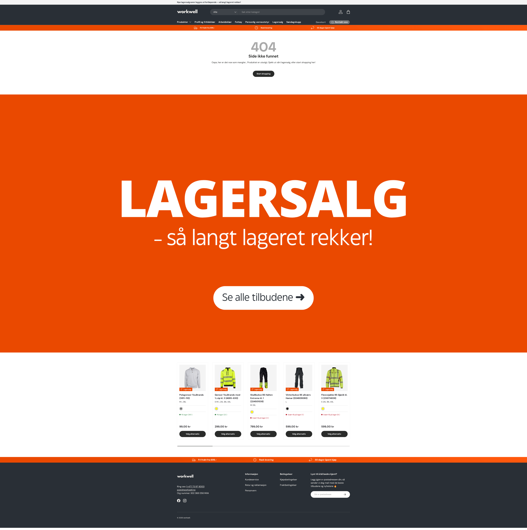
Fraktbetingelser (288, 485)
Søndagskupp (293, 22)
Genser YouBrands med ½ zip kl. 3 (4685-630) (227, 396)
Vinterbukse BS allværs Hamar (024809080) (298, 396)
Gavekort (321, 22)
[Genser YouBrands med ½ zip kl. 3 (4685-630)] (228, 378)
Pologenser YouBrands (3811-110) (191, 396)
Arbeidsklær (225, 22)
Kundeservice (252, 479)
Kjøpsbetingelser (288, 479)
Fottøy (238, 22)
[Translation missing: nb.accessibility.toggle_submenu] (190, 22)
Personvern (250, 490)
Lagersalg (278, 22)
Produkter (182, 22)
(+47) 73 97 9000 (195, 486)
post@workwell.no (186, 489)
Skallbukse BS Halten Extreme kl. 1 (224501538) (261, 398)
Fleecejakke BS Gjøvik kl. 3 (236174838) (334, 396)
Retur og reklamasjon (255, 485)
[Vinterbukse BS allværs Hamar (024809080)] (299, 378)
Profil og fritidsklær (205, 22)
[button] (348, 12)
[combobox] (267, 12)
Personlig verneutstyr (257, 22)
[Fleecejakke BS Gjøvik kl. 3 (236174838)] (334, 378)
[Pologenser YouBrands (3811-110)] (192, 378)
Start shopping (263, 73)
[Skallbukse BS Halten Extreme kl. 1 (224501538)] (263, 378)
